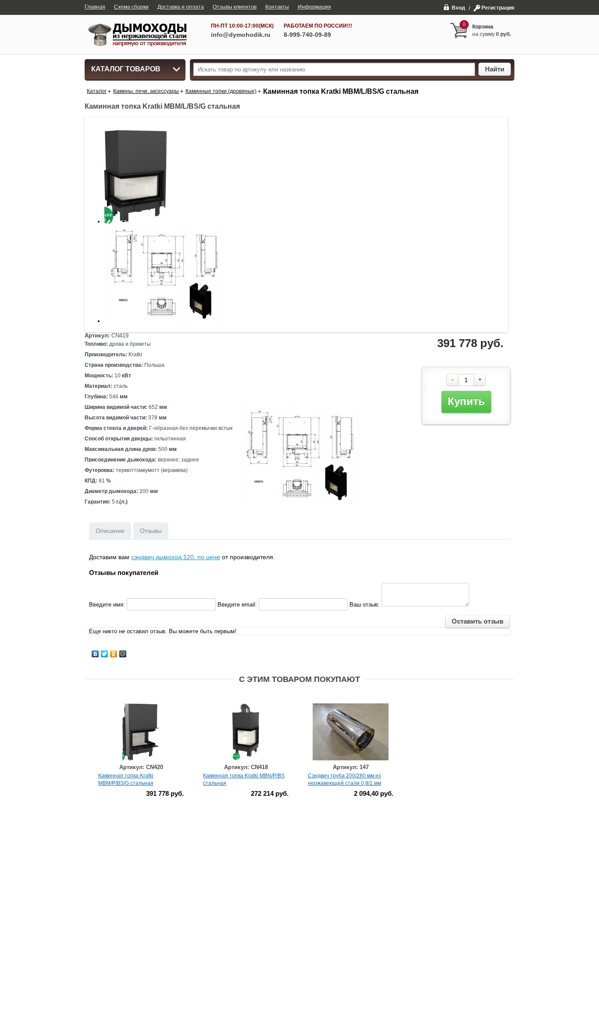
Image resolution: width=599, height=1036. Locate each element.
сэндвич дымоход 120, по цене (175, 557)
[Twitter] (104, 654)
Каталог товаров (125, 69)
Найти (494, 69)
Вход (458, 8)
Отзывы (151, 530)
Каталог (97, 91)
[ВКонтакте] (95, 654)
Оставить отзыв (477, 621)
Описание (110, 530)
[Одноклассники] (113, 654)
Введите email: (237, 604)
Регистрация (497, 8)
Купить (466, 401)
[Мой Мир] (123, 654)
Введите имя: (107, 604)
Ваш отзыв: (364, 604)
